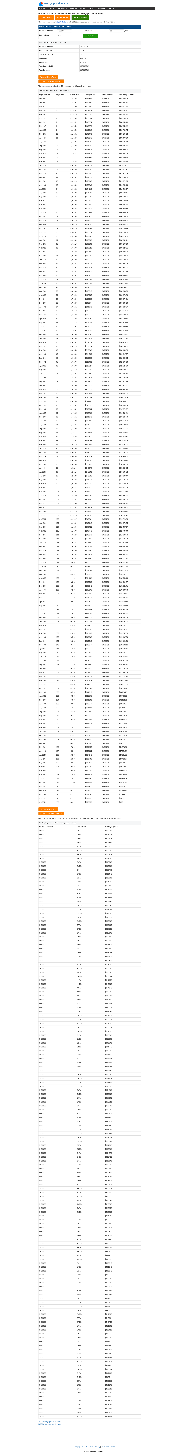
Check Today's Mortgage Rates (51, 81)
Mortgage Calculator (56, 3)
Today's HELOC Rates (48, 77)
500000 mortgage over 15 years (49, 1424)
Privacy (97, 1447)
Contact (112, 1447)
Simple (51, 8)
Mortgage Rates (62, 17)
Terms (91, 1447)
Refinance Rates (46, 17)
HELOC (83, 8)
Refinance (73, 8)
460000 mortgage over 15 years (49, 1422)
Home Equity (62, 8)
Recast (91, 8)
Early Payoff (101, 8)
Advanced (42, 8)
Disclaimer (105, 1447)
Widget (111, 8)
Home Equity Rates (80, 17)
